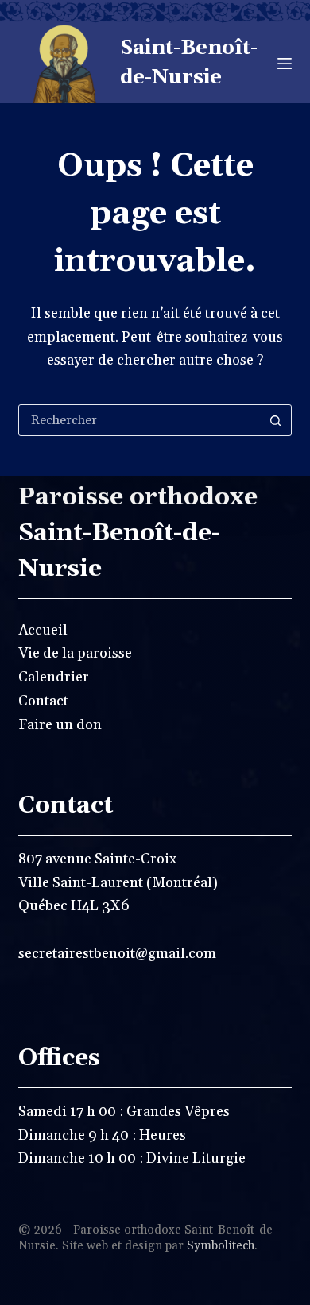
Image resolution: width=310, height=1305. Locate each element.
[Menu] (284, 63)
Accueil (43, 630)
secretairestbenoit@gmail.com (117, 953)
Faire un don (60, 725)
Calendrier (53, 677)
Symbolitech (220, 1245)
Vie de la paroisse (75, 653)
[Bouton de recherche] (276, 420)
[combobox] (139, 420)
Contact (43, 701)
